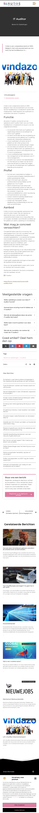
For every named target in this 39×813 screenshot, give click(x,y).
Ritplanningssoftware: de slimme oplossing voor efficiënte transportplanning (19, 429)
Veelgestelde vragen (12, 98)
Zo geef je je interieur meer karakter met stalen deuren (19, 410)
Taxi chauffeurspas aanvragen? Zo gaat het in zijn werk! (18, 586)
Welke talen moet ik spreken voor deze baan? (19, 324)
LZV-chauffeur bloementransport (14, 737)
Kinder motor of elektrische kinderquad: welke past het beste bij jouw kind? (18, 398)
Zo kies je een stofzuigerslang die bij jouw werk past (19, 404)
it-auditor (23, 358)
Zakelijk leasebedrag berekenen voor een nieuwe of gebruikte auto (17, 435)
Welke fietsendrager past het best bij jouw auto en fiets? (19, 447)
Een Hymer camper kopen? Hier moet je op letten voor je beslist (18, 441)
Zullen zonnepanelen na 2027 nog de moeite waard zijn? (18, 459)
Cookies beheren (19, 810)
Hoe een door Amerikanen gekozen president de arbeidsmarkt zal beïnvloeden (18, 548)
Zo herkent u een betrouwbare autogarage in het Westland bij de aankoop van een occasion (18, 380)
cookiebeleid (15, 797)
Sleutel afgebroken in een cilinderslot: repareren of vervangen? (19, 392)
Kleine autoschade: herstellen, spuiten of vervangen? (16, 453)
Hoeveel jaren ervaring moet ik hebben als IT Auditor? (19, 308)
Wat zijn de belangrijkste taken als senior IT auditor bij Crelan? (19, 316)
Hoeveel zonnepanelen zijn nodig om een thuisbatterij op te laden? (17, 465)
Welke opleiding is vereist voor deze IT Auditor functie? (19, 301)
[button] (35, 778)
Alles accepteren (19, 805)
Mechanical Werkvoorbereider (13, 699)
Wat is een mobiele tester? (12, 661)
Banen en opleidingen (19, 24)
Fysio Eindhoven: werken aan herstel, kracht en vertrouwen (19, 386)
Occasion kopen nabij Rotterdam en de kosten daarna (19, 416)
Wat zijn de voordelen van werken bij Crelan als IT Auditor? (19, 331)
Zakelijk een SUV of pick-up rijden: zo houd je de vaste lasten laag (19, 423)
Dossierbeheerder (9, 623)
